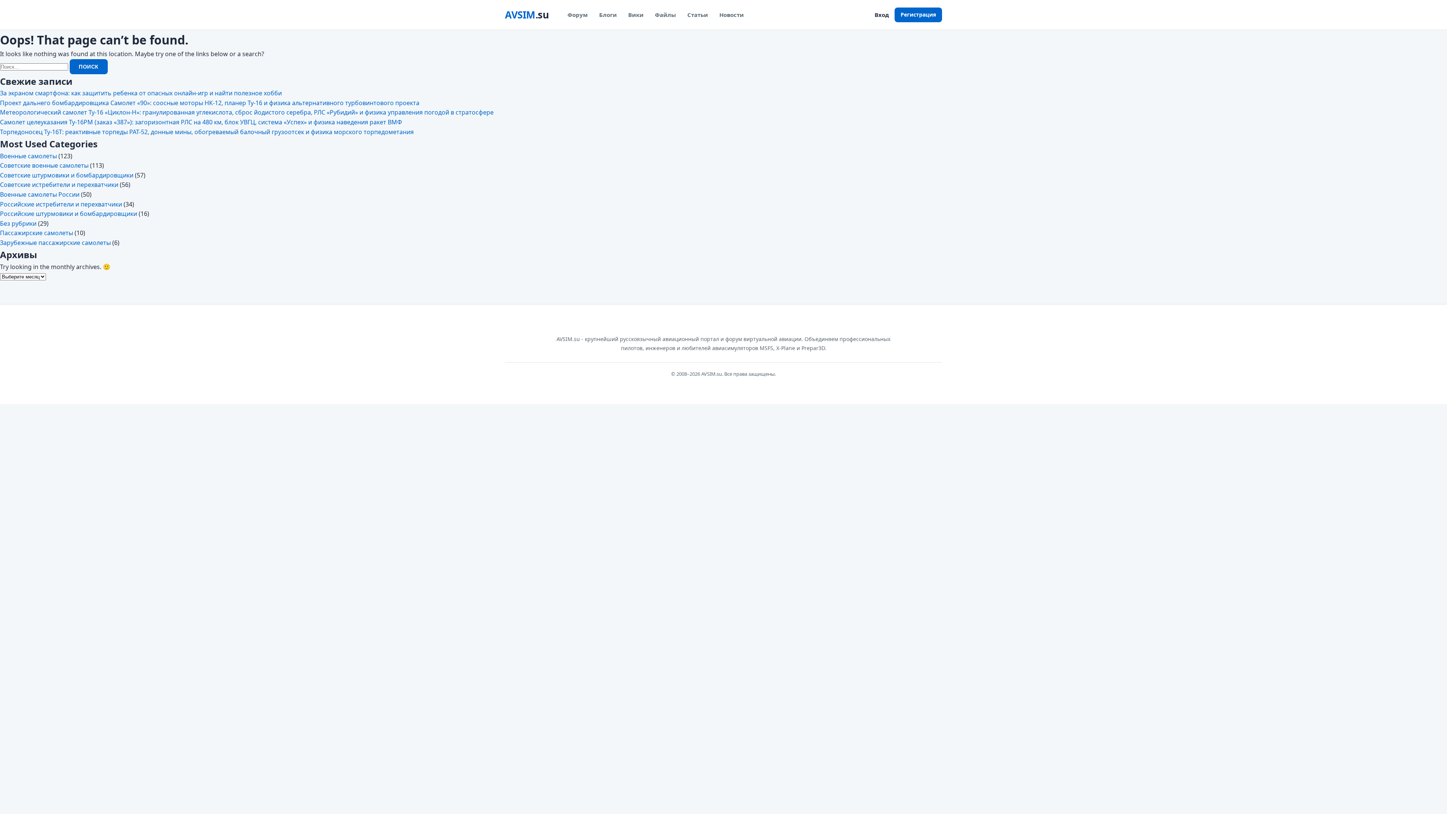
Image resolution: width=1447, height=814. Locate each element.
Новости (731, 14)
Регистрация (918, 14)
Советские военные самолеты (44, 165)
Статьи (697, 14)
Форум (577, 14)
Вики (636, 14)
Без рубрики (18, 223)
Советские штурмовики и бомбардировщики (66, 175)
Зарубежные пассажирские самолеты (55, 243)
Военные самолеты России (40, 194)
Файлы (665, 14)
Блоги (608, 14)
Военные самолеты (28, 156)
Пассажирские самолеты (36, 233)
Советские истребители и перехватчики (59, 185)
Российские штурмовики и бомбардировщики (68, 214)
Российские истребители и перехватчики (61, 204)
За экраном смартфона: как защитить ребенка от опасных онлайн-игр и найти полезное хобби (141, 93)
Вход (882, 14)
